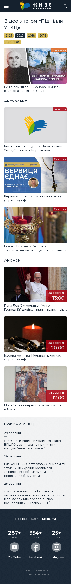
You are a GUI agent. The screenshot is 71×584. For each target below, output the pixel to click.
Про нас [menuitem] (21, 519)
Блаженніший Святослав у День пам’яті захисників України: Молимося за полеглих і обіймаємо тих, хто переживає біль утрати (34, 470)
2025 (9, 35)
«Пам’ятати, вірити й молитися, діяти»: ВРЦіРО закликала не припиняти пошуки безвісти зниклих (33, 444)
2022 (20, 35)
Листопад (13, 42)
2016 (43, 35)
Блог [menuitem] (34, 519)
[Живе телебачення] (35, 5)
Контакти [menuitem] (49, 519)
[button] (6, 6)
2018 (31, 35)
